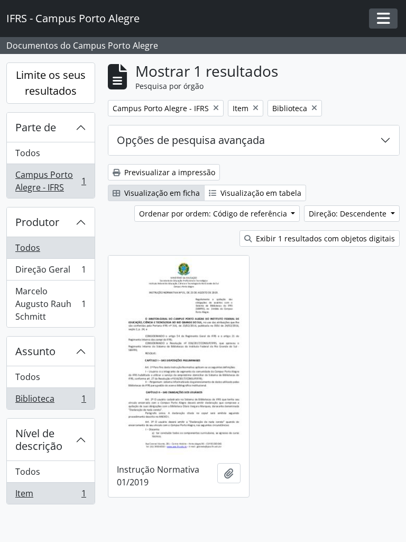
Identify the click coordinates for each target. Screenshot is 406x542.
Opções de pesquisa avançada (191, 140)
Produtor (37, 222)
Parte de (35, 127)
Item (50, 495)
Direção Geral (50, 272)
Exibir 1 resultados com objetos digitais (324, 238)
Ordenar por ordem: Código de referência (214, 214)
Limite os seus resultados (51, 83)
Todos (27, 153)
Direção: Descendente (349, 214)
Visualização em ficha (161, 193)
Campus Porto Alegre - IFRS (50, 181)
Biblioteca (50, 401)
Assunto (35, 351)
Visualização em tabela (259, 193)
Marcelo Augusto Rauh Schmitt (50, 303)
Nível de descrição (38, 439)
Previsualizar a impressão (168, 172)
